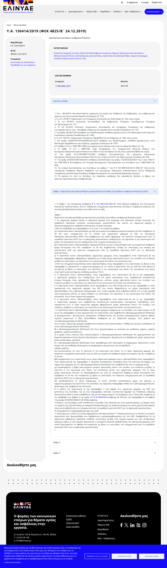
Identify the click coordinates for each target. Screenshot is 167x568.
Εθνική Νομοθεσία (20, 25)
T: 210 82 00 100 (21, 537)
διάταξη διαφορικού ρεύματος (98, 53)
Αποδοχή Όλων (151, 556)
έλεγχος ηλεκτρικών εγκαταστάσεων (127, 53)
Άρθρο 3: (56, 453)
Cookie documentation (12, 562)
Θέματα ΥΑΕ (91, 11)
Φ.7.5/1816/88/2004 (98, 397)
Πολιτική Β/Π (72, 523)
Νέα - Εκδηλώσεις (132, 11)
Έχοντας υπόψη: (60, 101)
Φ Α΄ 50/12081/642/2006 (102, 204)
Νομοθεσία (104, 11)
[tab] (105, 143)
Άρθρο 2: (56, 442)
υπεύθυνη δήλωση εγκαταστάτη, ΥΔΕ (70, 58)
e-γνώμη (144, 2)
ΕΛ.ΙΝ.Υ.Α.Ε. (59, 11)
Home (9, 25)
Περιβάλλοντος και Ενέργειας (23, 65)
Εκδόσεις (117, 11)
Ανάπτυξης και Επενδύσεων (23, 62)
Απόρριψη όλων (124, 556)
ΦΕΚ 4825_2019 (63, 86)
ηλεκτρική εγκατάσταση (64, 56)
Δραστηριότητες (75, 11)
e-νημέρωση (132, 2)
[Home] (19, 6)
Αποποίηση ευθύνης (76, 515)
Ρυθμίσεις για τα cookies (97, 556)
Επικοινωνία (153, 12)
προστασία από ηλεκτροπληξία (116, 56)
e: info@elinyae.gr (22, 540)
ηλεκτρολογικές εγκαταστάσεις (88, 56)
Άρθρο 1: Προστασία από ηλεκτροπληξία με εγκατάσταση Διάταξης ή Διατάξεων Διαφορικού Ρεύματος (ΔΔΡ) (100, 191)
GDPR (69, 519)
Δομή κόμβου (73, 526)
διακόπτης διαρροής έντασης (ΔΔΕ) (69, 53)
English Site (157, 2)
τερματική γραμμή (139, 56)
